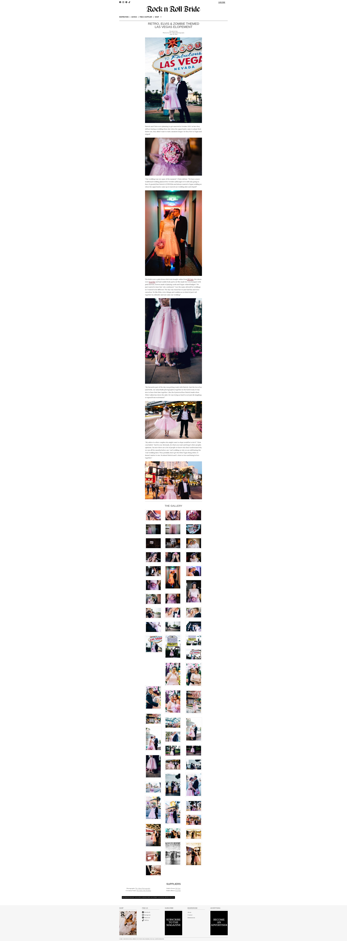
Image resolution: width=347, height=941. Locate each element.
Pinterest (147, 917)
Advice (134, 17)
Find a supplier (146, 17)
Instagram (147, 915)
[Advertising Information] (219, 923)
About (189, 912)
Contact (190, 915)
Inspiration (124, 17)
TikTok (146, 920)
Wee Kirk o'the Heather (144, 890)
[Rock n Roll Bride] (173, 9)
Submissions (191, 917)
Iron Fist (152, 282)
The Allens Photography (176, 33)
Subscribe (221, 2)
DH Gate (190, 279)
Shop (157, 17)
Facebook (147, 912)
